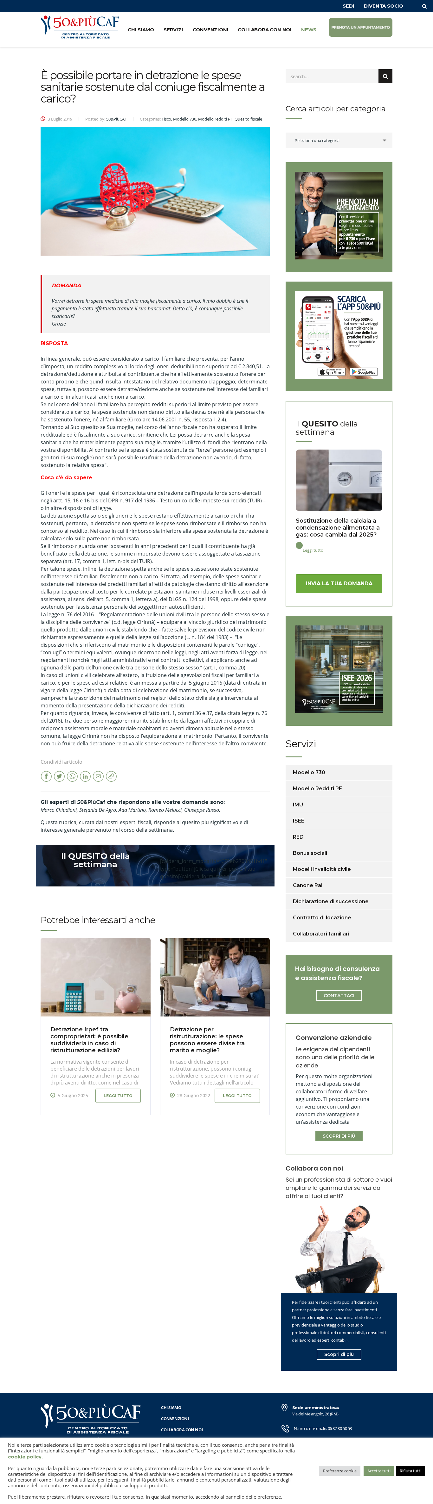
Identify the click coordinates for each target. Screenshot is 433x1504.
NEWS (308, 30)
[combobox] (339, 140)
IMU (298, 805)
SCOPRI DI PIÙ (339, 1136)
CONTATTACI (339, 995)
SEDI (348, 6)
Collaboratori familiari (321, 934)
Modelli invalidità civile (322, 869)
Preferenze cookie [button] (340, 1471)
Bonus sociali (310, 853)
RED (298, 837)
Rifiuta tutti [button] (410, 1471)
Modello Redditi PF (317, 789)
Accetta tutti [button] (379, 1471)
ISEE (298, 821)
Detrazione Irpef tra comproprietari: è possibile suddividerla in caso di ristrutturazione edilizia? (89, 1040)
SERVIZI (173, 30)
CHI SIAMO (141, 30)
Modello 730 (309, 772)
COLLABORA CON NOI (265, 30)
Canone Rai (307, 885)
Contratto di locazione (322, 918)
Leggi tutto (118, 1095)
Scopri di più (339, 1354)
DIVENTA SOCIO (383, 6)
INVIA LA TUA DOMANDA (339, 584)
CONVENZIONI (211, 30)
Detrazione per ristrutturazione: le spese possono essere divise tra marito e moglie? (207, 1040)
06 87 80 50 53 (340, 1428)
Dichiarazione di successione (331, 901)
